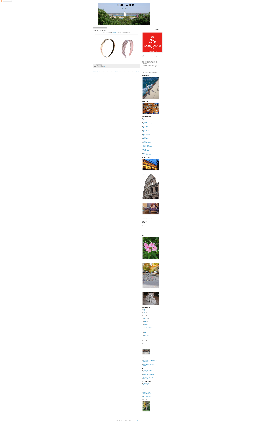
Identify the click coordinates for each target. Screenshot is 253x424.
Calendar (145, 122)
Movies (144, 139)
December (146, 318)
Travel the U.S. (146, 143)
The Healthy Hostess (147, 393)
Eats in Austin (145, 126)
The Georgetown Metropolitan (148, 364)
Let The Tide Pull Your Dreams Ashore (150, 360)
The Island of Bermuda (147, 142)
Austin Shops (145, 119)
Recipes (144, 141)
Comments (146, 232)
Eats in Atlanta (145, 125)
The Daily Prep (146, 362)
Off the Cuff (145, 375)
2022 (144, 309)
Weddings (145, 149)
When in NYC (145, 153)
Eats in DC (145, 129)
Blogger (138, 420)
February (146, 335)
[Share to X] (98, 65)
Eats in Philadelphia (146, 134)
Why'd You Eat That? (147, 396)
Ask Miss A (145, 390)
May (145, 330)
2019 (144, 313)
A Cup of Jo (145, 358)
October (145, 321)
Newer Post (95, 71)
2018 (144, 315)
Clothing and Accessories (108, 66)
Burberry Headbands (148, 327)
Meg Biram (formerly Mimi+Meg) (149, 374)
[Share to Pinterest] (101, 65)
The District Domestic (147, 392)
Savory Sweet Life (146, 383)
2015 (144, 340)
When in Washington (147, 154)
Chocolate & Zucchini (147, 384)
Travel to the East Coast (147, 146)
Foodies (144, 137)
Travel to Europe (146, 145)
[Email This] (96, 65)
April (145, 332)
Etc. (144, 135)
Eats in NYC (145, 133)
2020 (144, 312)
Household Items (146, 138)
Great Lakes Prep (146, 371)
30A (144, 118)
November (146, 319)
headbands (114, 32)
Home (116, 71)
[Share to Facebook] (100, 65)
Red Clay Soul (146, 378)
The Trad (145, 365)
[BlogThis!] (97, 65)
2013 (144, 343)
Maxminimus (145, 361)
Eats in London (146, 130)
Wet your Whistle (146, 150)
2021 (144, 310)
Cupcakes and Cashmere (147, 370)
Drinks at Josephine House (149, 328)
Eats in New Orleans (147, 131)
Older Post (137, 71)
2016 (144, 338)
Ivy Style (144, 373)
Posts (145, 230)
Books (144, 121)
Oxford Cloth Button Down (148, 377)
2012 (144, 345)
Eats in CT (145, 127)
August (145, 324)
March (145, 333)
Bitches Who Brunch (147, 386)
